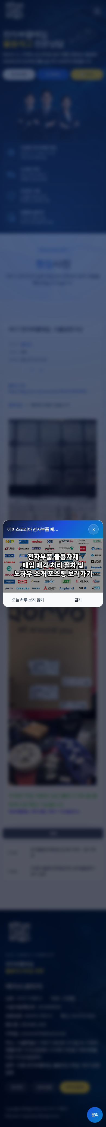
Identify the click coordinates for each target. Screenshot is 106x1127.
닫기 (78, 600)
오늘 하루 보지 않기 (28, 600)
